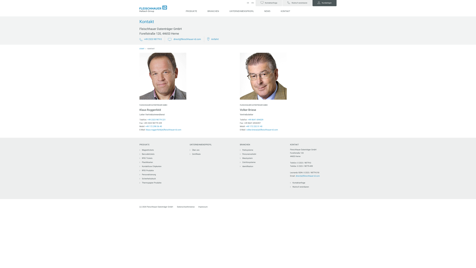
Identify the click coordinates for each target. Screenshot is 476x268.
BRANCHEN (213, 11)
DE (248, 3)
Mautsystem (247, 158)
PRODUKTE (191, 11)
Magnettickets (148, 150)
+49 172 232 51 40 (254, 126)
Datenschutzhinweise (186, 206)
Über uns (195, 150)
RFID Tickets (147, 158)
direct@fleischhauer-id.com (187, 39)
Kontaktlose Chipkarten (151, 166)
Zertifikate (196, 154)
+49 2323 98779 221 (156, 119)
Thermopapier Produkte (151, 182)
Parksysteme (247, 150)
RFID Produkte (148, 170)
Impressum (203, 206)
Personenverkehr (249, 154)
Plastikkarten (147, 162)
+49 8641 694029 (255, 119)
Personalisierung (149, 174)
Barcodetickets (148, 154)
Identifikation (247, 166)
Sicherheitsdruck (149, 178)
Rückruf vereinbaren (301, 186)
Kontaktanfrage (299, 182)
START (141, 49)
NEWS (267, 11)
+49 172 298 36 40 (153, 126)
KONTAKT (285, 11)
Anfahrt (215, 39)
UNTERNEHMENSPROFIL (241, 11)
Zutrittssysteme (248, 162)
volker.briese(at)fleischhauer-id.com (262, 129)
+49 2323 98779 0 (153, 39)
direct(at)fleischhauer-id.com (308, 176)
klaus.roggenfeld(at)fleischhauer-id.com (163, 129)
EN (253, 3)
